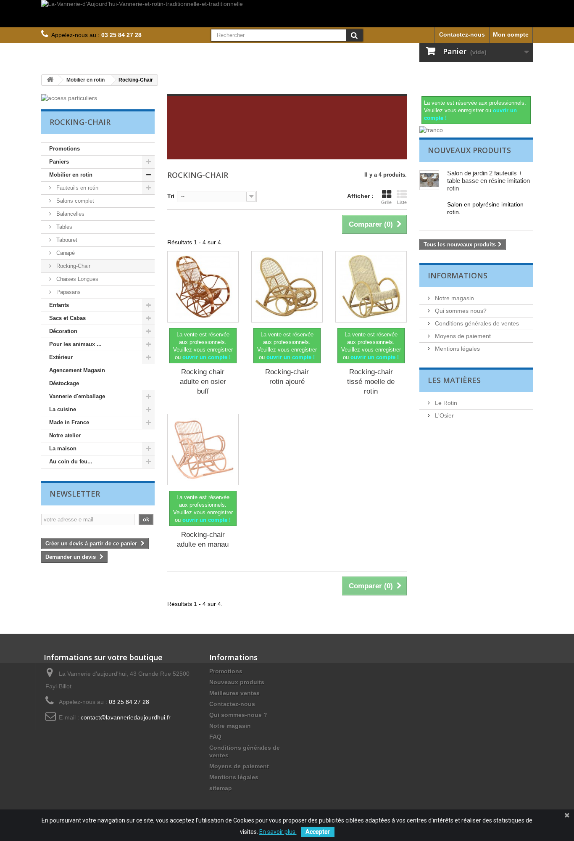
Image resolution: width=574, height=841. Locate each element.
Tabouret (66, 240)
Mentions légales (456, 348)
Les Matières (454, 380)
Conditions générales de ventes (476, 323)
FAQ (215, 736)
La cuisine (62, 409)
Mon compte (511, 34)
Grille (386, 202)
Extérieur (61, 357)
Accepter (317, 831)
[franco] (476, 130)
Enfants (59, 305)
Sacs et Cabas (67, 318)
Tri (170, 196)
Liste (402, 202)
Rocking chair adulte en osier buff (203, 381)
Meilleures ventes (234, 693)
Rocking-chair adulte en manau (203, 539)
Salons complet (74, 201)
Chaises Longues (76, 279)
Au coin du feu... (70, 461)
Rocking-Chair (72, 266)
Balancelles (69, 214)
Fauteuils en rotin (76, 188)
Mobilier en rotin (70, 175)
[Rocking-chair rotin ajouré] (287, 286)
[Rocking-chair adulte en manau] (202, 449)
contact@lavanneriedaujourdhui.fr (126, 717)
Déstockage (64, 383)
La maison (62, 448)
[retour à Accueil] (50, 80)
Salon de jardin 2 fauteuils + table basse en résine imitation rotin (488, 180)
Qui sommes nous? (460, 310)
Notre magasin (453, 298)
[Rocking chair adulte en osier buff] (202, 286)
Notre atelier (65, 435)
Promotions (64, 148)
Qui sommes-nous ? (238, 714)
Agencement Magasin (77, 370)
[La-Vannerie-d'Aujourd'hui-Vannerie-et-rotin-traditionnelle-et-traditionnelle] (287, 13)
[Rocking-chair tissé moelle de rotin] (371, 286)
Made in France (69, 422)
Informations (457, 275)
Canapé (65, 253)
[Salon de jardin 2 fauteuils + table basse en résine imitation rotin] (429, 180)
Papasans (68, 292)
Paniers (59, 162)
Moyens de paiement (462, 336)
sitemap (220, 788)
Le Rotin (445, 402)
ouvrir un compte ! (206, 357)
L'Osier (443, 415)
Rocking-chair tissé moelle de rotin (371, 381)
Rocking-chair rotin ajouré (287, 377)
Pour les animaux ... (75, 344)
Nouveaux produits (469, 150)
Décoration (63, 331)
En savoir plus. (278, 831)
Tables (63, 227)
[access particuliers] (98, 98)
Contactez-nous (462, 34)
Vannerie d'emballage (77, 396)
